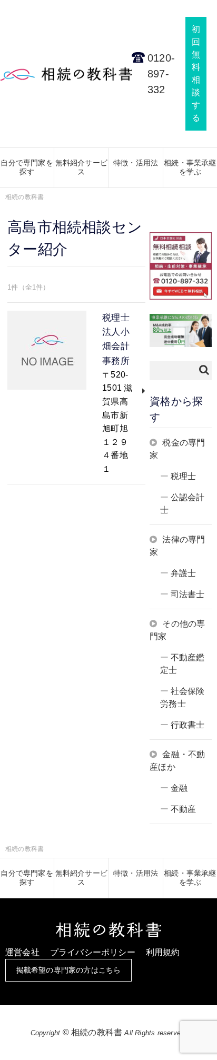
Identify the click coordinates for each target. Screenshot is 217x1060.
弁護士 (183, 573)
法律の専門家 (177, 546)
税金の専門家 (177, 449)
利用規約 (163, 952)
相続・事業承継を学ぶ (190, 167)
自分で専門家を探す (27, 167)
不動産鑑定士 (182, 664)
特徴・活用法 (135, 162)
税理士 (183, 476)
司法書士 (188, 594)
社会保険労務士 (182, 697)
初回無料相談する (196, 73)
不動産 (183, 809)
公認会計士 (182, 503)
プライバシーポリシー (92, 952)
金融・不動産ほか (177, 760)
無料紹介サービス (81, 167)
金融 (179, 788)
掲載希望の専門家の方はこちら (68, 970)
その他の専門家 (177, 630)
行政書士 (188, 724)
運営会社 (22, 952)
